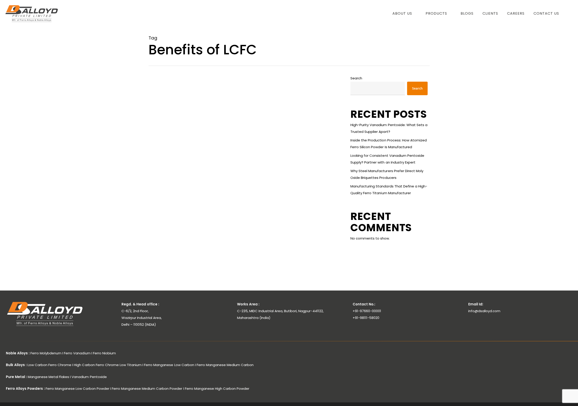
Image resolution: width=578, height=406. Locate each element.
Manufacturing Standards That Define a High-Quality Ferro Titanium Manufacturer (388, 189)
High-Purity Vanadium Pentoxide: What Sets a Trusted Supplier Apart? (388, 128)
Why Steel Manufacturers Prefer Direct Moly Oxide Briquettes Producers (386, 174)
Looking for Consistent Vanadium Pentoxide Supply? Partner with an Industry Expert (387, 159)
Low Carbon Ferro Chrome (177, 192)
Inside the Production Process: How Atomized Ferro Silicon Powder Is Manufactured (388, 143)
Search (356, 78)
